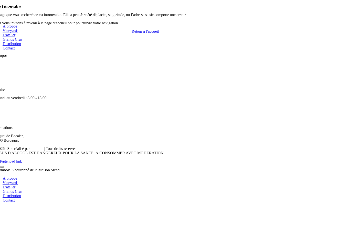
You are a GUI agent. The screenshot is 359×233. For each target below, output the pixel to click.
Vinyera (37, 148)
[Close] (2, 167)
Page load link (11, 161)
